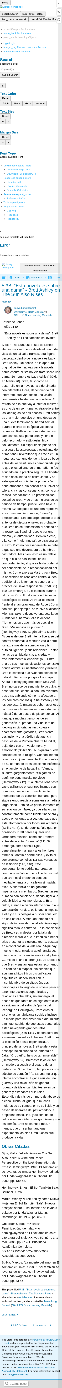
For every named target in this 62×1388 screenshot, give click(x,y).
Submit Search (10, 74)
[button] (12, 214)
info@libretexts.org (17, 1374)
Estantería (37, 277)
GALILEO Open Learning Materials (33, 315)
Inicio (17, 277)
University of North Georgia (29, 312)
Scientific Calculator (17, 190)
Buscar (7, 1384)
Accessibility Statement (14, 1371)
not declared (26, 1297)
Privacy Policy (25, 1367)
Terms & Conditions (44, 1367)
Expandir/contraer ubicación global (58, 276)
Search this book (9, 63)
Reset (5, 98)
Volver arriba (9, 1314)
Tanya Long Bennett (25, 308)
